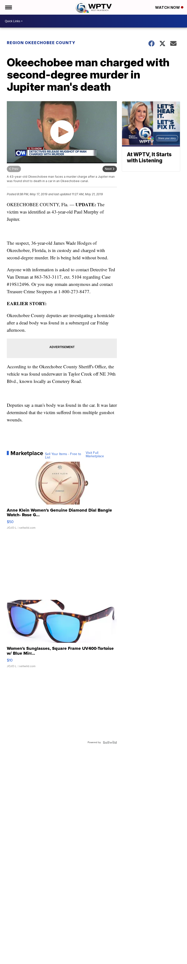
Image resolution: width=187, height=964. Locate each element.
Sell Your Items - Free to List (63, 455)
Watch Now (168, 7)
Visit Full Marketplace (95, 454)
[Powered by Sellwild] (110, 742)
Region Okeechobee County (41, 42)
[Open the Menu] (8, 7)
